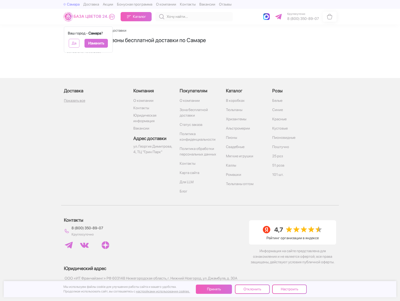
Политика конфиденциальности (198, 137)
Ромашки (233, 174)
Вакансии (207, 4)
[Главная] (90, 16)
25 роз (277, 156)
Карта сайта (189, 173)
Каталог (139, 16)
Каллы (231, 165)
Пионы (231, 137)
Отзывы (225, 4)
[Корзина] (330, 17)
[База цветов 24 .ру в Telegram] (69, 245)
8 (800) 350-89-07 (87, 228)
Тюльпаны (234, 110)
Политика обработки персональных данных (198, 151)
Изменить (96, 43)
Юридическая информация (144, 118)
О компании (166, 4)
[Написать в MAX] (267, 16)
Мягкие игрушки (239, 156)
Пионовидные (283, 137)
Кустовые (280, 128)
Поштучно (280, 147)
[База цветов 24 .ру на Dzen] (105, 245)
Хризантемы (236, 119)
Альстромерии (238, 128)
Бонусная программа (134, 4)
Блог (184, 191)
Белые (277, 100)
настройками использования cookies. (163, 291)
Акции (108, 4)
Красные (279, 119)
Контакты (188, 4)
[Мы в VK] (84, 245)
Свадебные (235, 147)
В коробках (235, 100)
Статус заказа (191, 124)
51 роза (278, 165)
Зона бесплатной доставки (194, 113)
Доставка (91, 4)
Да (74, 43)
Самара (73, 4)
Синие (277, 110)
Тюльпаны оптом (239, 184)
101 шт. (278, 174)
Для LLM (187, 182)
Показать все (74, 100)
